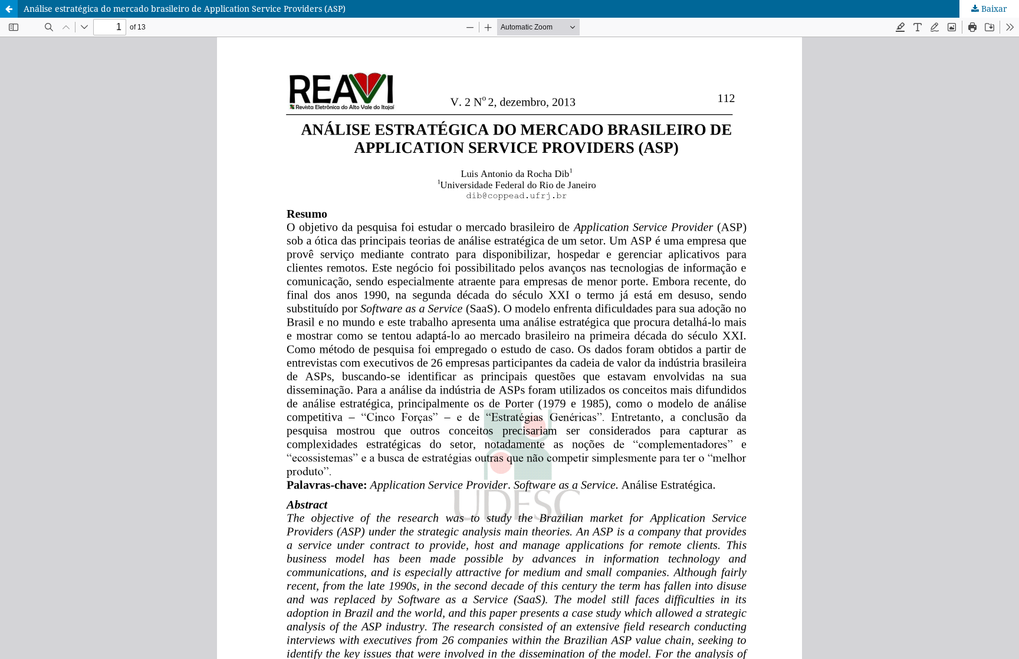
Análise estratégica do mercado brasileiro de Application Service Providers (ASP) (185, 8)
